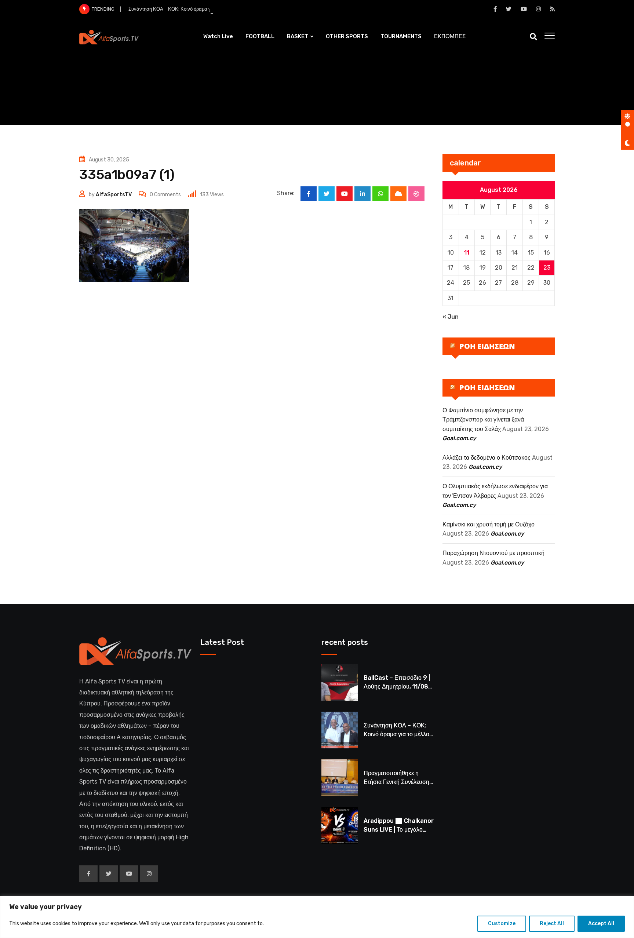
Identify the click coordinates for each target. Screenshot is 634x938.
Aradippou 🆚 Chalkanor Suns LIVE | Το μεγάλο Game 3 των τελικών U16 (399, 829)
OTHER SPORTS (347, 36)
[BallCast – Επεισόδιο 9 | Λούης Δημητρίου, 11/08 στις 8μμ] (339, 682)
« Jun (450, 316)
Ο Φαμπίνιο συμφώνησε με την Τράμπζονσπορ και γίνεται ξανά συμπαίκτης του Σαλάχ (483, 419)
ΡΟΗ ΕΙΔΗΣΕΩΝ (487, 346)
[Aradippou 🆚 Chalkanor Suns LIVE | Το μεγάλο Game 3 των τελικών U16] (339, 825)
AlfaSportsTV (114, 194)
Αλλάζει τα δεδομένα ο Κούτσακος (486, 457)
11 (466, 252)
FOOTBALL (259, 36)
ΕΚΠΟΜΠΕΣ (450, 36)
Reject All (552, 923)
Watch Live (218, 36)
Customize (501, 923)
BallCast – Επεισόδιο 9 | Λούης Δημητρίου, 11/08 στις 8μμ (397, 686)
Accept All (601, 923)
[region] (317, 917)
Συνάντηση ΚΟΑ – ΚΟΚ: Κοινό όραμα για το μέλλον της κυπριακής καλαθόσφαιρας (215, 9)
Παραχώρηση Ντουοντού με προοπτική (493, 553)
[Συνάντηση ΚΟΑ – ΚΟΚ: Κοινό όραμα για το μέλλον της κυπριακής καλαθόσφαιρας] (339, 730)
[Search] (533, 36)
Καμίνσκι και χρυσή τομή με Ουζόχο (488, 524)
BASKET (297, 36)
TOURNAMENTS (401, 36)
